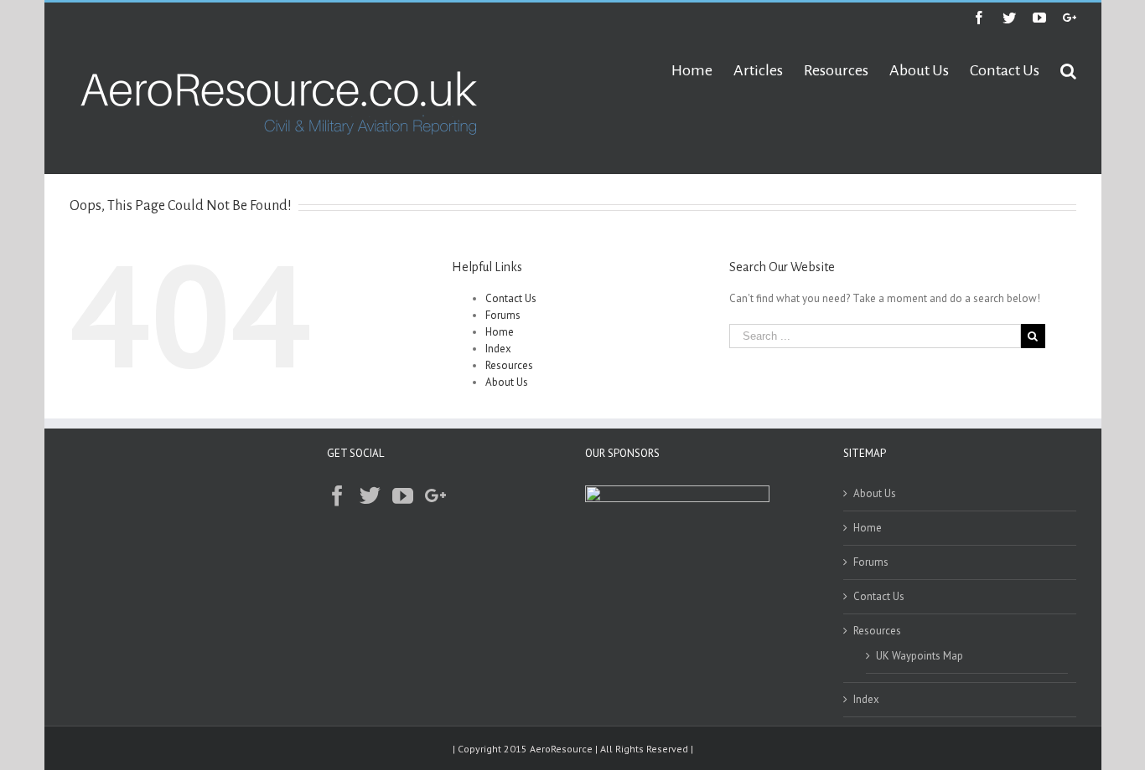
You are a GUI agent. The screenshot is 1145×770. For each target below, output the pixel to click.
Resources (509, 365)
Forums (503, 315)
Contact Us (510, 298)
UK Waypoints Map (919, 656)
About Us (506, 382)
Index (498, 348)
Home (499, 332)
